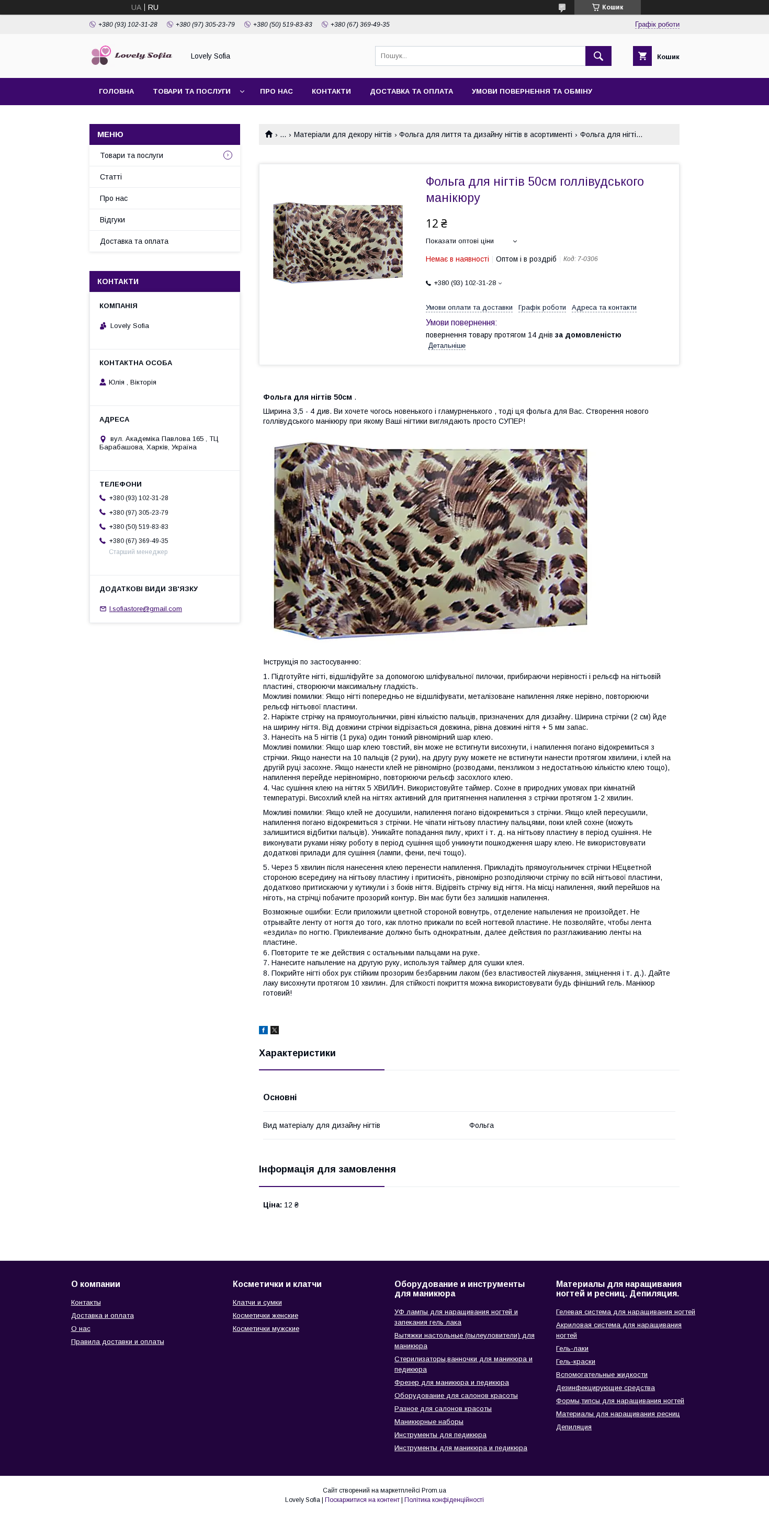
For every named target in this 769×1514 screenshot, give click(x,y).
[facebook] (263, 1031)
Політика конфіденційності (444, 1500)
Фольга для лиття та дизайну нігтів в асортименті (485, 134)
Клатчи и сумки (257, 1302)
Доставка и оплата (102, 1315)
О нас (81, 1328)
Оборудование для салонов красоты (456, 1395)
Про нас (276, 91)
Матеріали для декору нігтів (343, 134)
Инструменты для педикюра (440, 1435)
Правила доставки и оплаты (117, 1342)
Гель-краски (575, 1361)
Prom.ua (434, 1490)
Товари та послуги (192, 91)
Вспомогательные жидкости (602, 1375)
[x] (274, 1031)
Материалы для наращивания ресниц (618, 1414)
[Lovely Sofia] (133, 64)
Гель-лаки (572, 1348)
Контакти (331, 91)
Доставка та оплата (411, 91)
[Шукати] (598, 56)
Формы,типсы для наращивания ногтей (620, 1401)
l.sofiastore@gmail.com (145, 609)
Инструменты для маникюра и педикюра (460, 1448)
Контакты (86, 1302)
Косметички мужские (266, 1328)
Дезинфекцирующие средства (605, 1388)
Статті (111, 177)
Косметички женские (265, 1315)
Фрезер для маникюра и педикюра (451, 1382)
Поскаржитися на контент (362, 1500)
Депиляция (574, 1427)
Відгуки (112, 220)
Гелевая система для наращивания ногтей (625, 1312)
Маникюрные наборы (428, 1422)
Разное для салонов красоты (443, 1409)
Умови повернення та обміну (532, 91)
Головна (116, 91)
